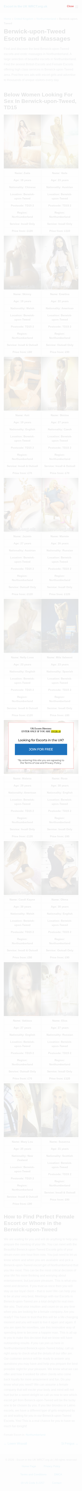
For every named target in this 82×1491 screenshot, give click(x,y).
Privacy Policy (53, 762)
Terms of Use (32, 762)
